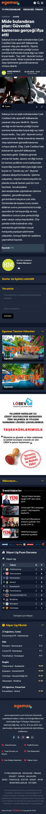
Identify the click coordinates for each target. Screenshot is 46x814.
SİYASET (12, 776)
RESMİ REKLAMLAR (18, 783)
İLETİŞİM (32, 783)
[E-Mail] (19, 269)
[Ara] (38, 3)
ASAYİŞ (16, 17)
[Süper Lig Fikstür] (42, 625)
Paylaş (7, 106)
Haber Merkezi (24, 263)
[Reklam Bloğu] (23, 434)
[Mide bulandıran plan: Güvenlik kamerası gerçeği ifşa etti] (23, 90)
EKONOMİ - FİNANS (33, 9)
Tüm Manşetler (33, 751)
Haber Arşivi (32, 760)
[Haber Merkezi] (8, 265)
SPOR (40, 780)
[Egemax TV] (11, 3)
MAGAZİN (31, 776)
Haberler (6, 17)
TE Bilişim (17, 810)
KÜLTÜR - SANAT (28, 780)
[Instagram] (23, 737)
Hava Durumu (10, 745)
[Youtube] (28, 737)
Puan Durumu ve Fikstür (10, 752)
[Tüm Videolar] (42, 331)
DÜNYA (21, 776)
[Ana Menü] (42, 3)
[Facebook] (14, 737)
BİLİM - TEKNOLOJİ (10, 780)
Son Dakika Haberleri (13, 760)
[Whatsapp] (32, 737)
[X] (18, 737)
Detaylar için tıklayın (23, 616)
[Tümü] (42, 481)
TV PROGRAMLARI (11, 9)
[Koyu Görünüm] (34, 3)
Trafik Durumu (32, 745)
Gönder (8, 316)
